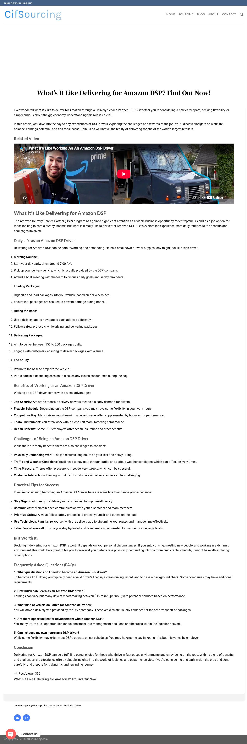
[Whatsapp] (26, 717)
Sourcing (186, 14)
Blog (201, 14)
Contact (229, 14)
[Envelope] (17, 717)
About (213, 14)
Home (170, 14)
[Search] (241, 14)
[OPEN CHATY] (11, 734)
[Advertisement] (123, 52)
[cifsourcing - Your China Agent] (33, 14)
